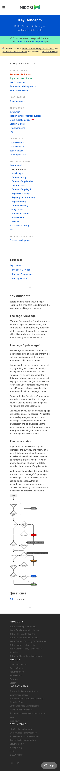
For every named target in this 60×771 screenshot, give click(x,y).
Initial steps (17, 173)
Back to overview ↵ (19, 90)
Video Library (16, 675)
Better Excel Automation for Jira (24, 630)
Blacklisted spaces (21, 213)
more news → (16, 720)
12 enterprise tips (18, 154)
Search (13, 683)
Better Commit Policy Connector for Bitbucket (26, 651)
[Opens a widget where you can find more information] (49, 766)
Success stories (17, 101)
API (11, 229)
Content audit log (20, 205)
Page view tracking (21, 193)
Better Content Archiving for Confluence (28, 641)
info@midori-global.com (21, 729)
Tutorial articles (17, 146)
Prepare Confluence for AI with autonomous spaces (24, 693)
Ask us (13, 599)
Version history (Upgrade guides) (25, 116)
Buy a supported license (21, 78)
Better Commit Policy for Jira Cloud (38, 48)
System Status (16, 668)
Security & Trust (17, 744)
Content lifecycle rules (22, 181)
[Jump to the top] (30, 607)
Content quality (19, 177)
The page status (19, 278)
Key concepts (19, 169)
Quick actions (18, 185)
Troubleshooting (17, 128)
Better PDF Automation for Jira (24, 637)
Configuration (16, 209)
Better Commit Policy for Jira (23, 645)
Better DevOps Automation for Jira (26, 656)
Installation (15, 112)
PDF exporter (38, 41)
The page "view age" (21, 269)
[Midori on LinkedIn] (18, 762)
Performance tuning (19, 225)
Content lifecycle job (21, 189)
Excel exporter (21, 41)
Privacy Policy (16, 747)
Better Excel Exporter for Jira (23, 627)
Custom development (20, 240)
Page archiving (19, 201)
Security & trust (17, 124)
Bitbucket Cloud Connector (15, 51)
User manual (16, 165)
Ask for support (17, 82)
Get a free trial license (20, 74)
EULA (12, 751)
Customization (17, 217)
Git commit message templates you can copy (28, 715)
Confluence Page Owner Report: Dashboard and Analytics (24, 708)
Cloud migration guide (20, 120)
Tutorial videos (17, 142)
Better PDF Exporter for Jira (22, 634)
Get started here (50, 51)
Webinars (14, 679)
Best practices (16, 150)
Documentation (17, 672)
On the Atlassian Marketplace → (24, 733)
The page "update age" (22, 274)
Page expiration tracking (23, 197)
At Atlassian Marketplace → (23, 86)
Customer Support (18, 664)
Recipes (15, 221)
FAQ (12, 132)
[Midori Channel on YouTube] (12, 762)
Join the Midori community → (23, 740)
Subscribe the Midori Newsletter (24, 736)
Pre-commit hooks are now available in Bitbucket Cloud (27, 700)
